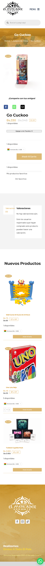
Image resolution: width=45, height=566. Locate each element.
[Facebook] (6, 107)
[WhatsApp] (14, 107)
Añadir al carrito (29, 156)
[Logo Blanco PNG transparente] (22, 496)
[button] (40, 561)
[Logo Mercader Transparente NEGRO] (12, 2)
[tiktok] (28, 522)
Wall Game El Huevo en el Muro (18, 315)
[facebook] (17, 522)
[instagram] (22, 522)
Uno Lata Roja (11, 387)
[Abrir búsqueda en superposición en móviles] (22, 23)
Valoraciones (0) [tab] (9, 210)
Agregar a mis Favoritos (23, 131)
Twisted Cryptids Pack (14, 448)
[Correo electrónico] (22, 107)
